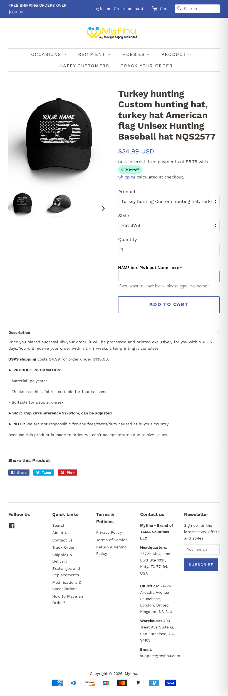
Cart (164, 8)
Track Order (63, 547)
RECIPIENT (92, 54)
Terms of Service (112, 540)
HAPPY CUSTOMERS (84, 65)
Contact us (62, 540)
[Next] (103, 208)
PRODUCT (175, 54)
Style (123, 215)
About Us (61, 532)
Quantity (127, 239)
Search (58, 525)
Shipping (126, 177)
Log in (98, 8)
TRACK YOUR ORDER (147, 65)
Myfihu (131, 673)
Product (127, 191)
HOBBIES (134, 54)
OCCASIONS (47, 54)
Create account (128, 8)
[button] (114, 332)
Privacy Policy (109, 532)
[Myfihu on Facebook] (11, 527)
